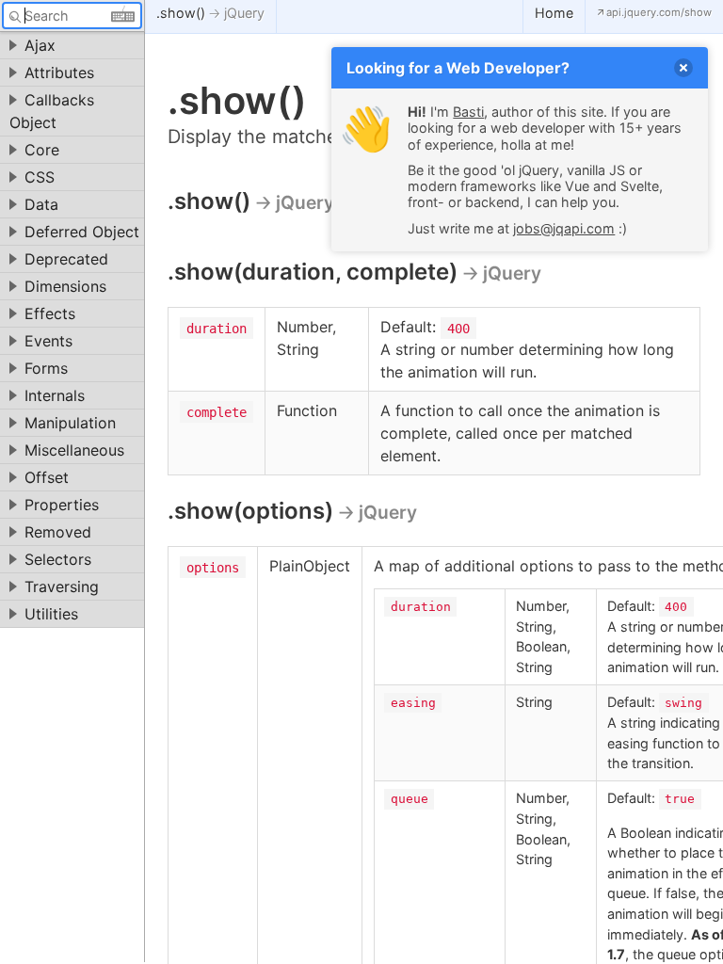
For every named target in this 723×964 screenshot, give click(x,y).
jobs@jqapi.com (564, 228)
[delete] (683, 67)
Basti (468, 112)
